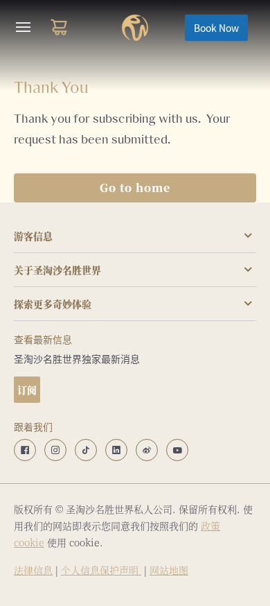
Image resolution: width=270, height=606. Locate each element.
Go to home (135, 188)
